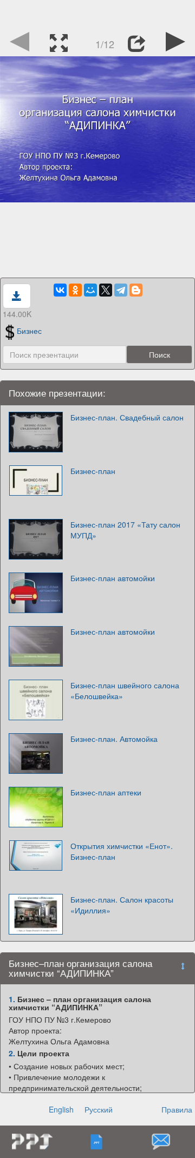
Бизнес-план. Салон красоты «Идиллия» (121, 905)
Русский (98, 1109)
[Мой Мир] (90, 290)
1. (12, 998)
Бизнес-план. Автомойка (114, 738)
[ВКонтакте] (60, 290)
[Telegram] (120, 290)
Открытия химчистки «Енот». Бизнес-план (121, 851)
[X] (105, 290)
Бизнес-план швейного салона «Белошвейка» (124, 690)
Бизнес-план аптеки (105, 792)
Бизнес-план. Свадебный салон (127, 417)
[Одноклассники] (75, 290)
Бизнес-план (92, 470)
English (61, 1109)
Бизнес (29, 330)
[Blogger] (135, 290)
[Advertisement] (97, 13)
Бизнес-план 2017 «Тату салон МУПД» (125, 530)
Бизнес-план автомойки (112, 578)
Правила (176, 1109)
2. (12, 1053)
